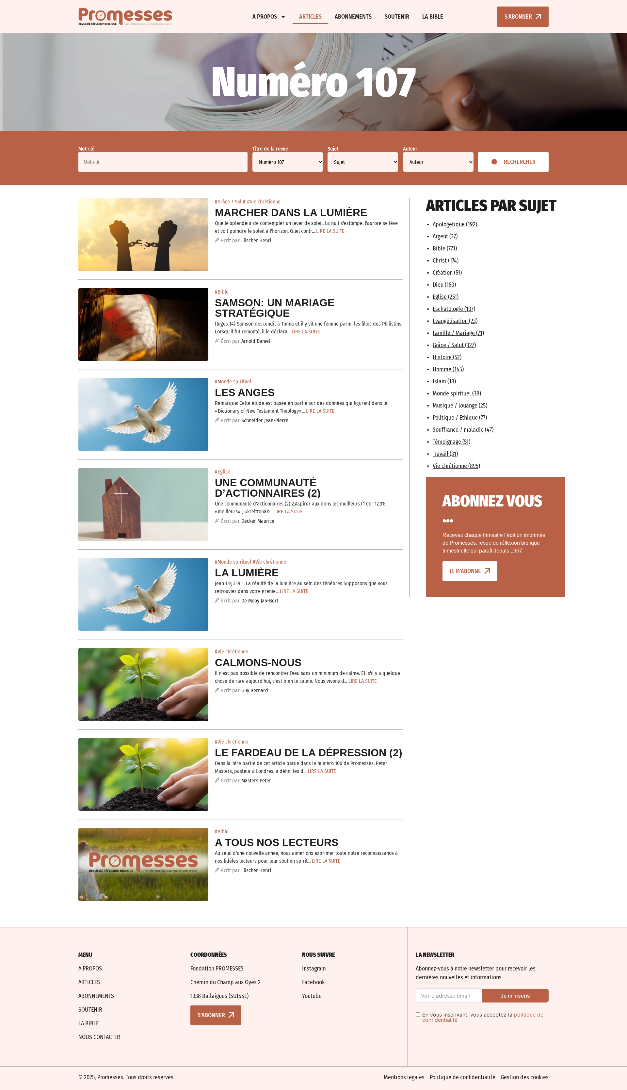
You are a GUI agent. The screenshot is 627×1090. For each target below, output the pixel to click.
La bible (432, 16)
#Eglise (222, 472)
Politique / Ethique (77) (460, 417)
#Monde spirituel (233, 381)
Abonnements (353, 16)
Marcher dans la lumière (291, 212)
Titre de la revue (270, 149)
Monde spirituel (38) (457, 393)
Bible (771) (445, 248)
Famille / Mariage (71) (458, 333)
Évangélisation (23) (455, 321)
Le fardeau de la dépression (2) (308, 753)
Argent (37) (445, 236)
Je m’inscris (515, 995)
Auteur (410, 149)
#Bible (222, 292)
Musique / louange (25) (460, 405)
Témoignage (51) (451, 441)
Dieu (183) (444, 284)
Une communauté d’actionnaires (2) (268, 488)
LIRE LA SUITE (330, 231)
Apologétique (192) (455, 224)
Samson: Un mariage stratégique (274, 308)
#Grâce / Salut (230, 202)
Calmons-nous (258, 662)
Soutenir (397, 16)
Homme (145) (448, 369)
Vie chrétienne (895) (456, 466)
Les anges (245, 392)
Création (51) (447, 272)
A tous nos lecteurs (276, 842)
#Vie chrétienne (264, 202)
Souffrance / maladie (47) (463, 429)
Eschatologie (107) (454, 309)
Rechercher (520, 162)
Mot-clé (86, 149)
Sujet (333, 149)
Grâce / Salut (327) (454, 345)
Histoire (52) (447, 357)
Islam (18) (444, 381)
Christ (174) (445, 260)
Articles (310, 16)
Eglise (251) (445, 296)
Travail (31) (445, 453)
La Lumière (247, 573)
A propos (264, 16)
